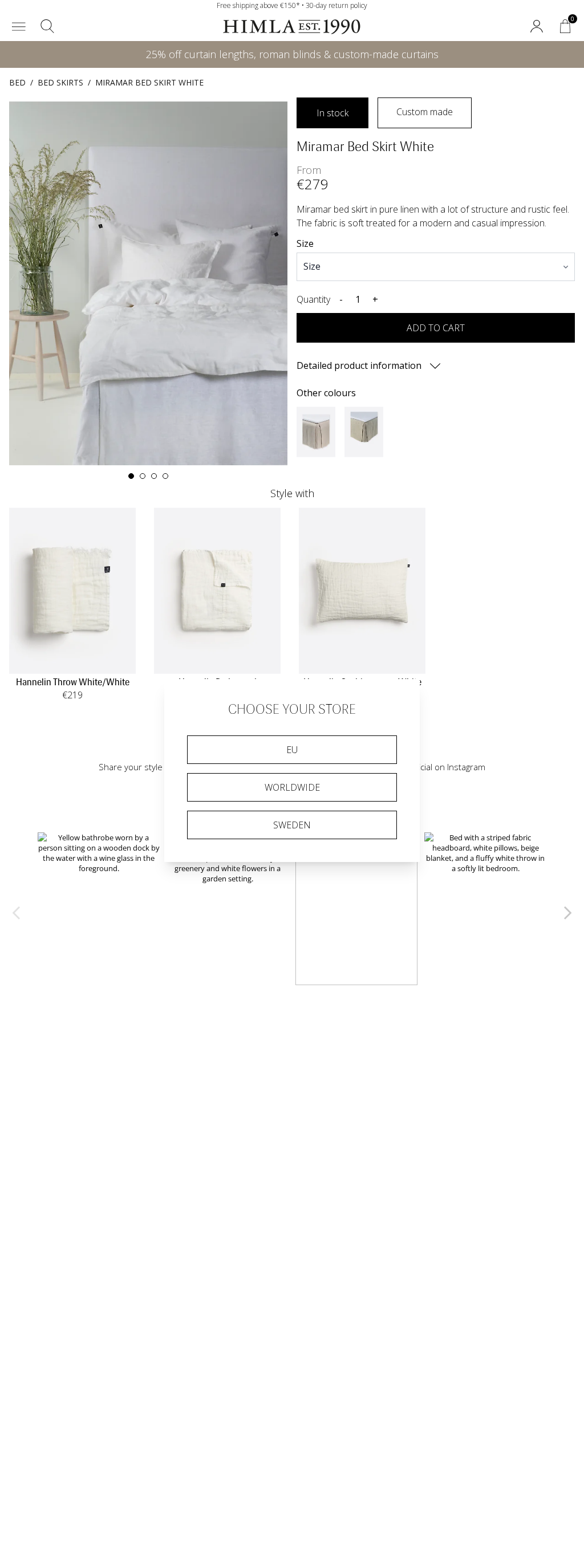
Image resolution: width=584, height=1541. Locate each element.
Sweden (292, 825)
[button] (19, 26)
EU (292, 749)
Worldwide (292, 787)
